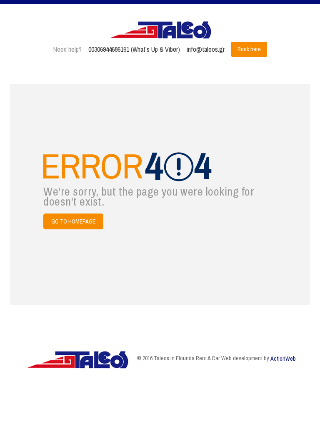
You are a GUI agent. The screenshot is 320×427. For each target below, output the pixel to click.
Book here (249, 49)
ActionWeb (283, 358)
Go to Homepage (73, 221)
